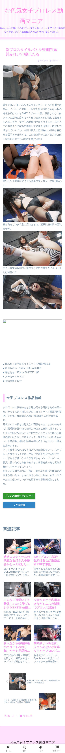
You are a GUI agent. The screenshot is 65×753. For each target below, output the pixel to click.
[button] (58, 533)
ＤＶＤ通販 (19, 504)
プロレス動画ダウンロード (19, 495)
